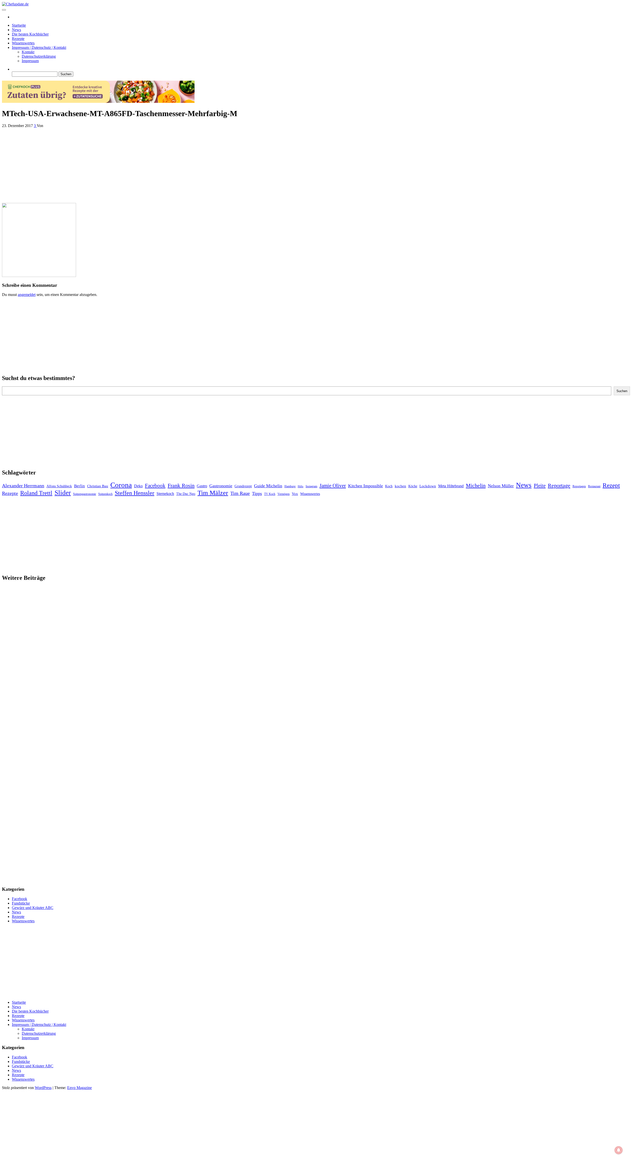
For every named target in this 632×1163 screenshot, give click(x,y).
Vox (295, 494)
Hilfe (300, 486)
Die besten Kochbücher (30, 34)
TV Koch (269, 494)
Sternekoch (165, 493)
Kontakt (28, 52)
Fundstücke (21, 903)
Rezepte (18, 38)
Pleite (540, 485)
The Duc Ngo (185, 494)
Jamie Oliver (332, 485)
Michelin (476, 485)
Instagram (311, 486)
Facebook (155, 485)
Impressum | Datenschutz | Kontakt (39, 47)
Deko (138, 486)
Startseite (19, 25)
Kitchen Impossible (365, 485)
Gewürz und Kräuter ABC (32, 908)
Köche (412, 486)
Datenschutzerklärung (39, 56)
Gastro (202, 486)
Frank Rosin (181, 486)
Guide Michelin (268, 485)
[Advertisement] (150, 164)
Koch (389, 486)
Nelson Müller (501, 485)
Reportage (559, 485)
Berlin (79, 486)
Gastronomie (220, 485)
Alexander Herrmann (23, 485)
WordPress (43, 1088)
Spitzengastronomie (84, 494)
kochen (400, 486)
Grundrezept (243, 486)
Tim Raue (240, 493)
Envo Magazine (79, 1088)
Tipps (257, 493)
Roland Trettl (36, 493)
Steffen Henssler (134, 493)
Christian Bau (97, 486)
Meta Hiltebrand (451, 486)
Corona (121, 485)
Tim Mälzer (213, 492)
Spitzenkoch (105, 494)
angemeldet (27, 294)
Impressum (30, 61)
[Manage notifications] (619, 1150)
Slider (63, 492)
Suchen (621, 391)
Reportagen (579, 486)
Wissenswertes (23, 43)
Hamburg (290, 486)
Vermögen (283, 494)
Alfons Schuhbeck (59, 486)
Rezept (611, 485)
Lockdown (427, 486)
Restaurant (594, 486)
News (16, 30)
